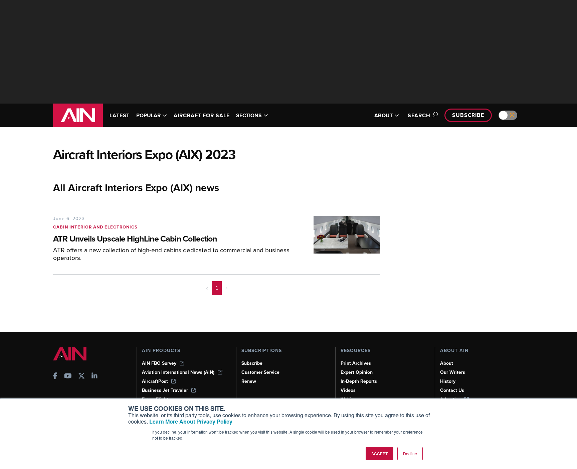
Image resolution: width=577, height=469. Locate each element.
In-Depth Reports (359, 381)
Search (419, 115)
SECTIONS (249, 115)
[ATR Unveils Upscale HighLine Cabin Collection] (342, 241)
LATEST (120, 115)
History (447, 381)
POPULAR (148, 115)
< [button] (207, 288)
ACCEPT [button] (379, 453)
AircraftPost (155, 381)
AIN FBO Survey (159, 363)
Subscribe (468, 115)
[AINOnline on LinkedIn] (94, 376)
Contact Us (452, 390)
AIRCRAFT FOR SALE (201, 115)
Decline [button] (410, 453)
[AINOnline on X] (81, 376)
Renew (248, 381)
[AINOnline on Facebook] (55, 376)
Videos (348, 390)
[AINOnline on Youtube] (68, 376)
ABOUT (383, 115)
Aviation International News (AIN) (178, 372)
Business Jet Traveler (165, 390)
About (446, 363)
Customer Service (260, 372)
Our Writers (452, 372)
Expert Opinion (357, 372)
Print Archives (356, 363)
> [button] (226, 288)
